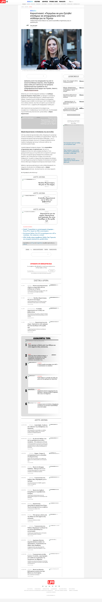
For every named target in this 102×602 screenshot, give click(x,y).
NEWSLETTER (46, 588)
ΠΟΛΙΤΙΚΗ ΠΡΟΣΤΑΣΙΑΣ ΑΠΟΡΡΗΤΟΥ (44, 273)
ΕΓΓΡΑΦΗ (52, 270)
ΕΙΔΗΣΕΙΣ (26, 6)
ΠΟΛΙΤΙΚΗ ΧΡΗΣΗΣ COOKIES (61, 590)
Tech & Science (56, 4)
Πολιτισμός (44, 4)
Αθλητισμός (63, 4)
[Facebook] (78, 67)
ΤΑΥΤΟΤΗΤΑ (30, 588)
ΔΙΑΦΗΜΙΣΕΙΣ (54, 588)
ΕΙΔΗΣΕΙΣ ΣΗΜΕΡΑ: (27, 226)
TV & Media (50, 4)
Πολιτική (33, 4)
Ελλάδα (24, 4)
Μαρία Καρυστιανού (31, 90)
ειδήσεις (25, 244)
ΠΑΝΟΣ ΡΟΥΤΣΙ (52, 249)
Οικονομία (38, 4)
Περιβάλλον (69, 4)
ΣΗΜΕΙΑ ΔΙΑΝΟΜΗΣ (73, 590)
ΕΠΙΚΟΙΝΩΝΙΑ (38, 588)
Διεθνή (28, 4)
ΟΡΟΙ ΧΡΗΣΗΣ (33, 273)
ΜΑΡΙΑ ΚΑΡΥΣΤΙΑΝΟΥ (38, 249)
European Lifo (76, 4)
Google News (39, 243)
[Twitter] (80, 67)
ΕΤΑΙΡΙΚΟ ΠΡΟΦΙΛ (63, 588)
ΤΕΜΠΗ (46, 249)
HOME (22, 6)
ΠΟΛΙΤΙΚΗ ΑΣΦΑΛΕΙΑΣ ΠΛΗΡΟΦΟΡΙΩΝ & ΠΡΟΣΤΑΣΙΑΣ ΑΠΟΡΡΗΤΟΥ (38, 590)
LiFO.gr (32, 243)
